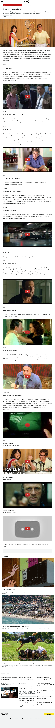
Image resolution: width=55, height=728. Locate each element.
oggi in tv (26, 544)
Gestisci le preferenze (26, 718)
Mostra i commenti (27, 551)
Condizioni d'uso (38, 718)
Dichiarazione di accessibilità (8, 720)
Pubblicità (10, 718)
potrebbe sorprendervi (24, 52)
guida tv (21, 544)
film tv (16, 544)
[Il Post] (27, 1)
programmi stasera (35, 544)
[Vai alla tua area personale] (53, 1)
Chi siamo (3, 718)
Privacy (16, 718)
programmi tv (44, 544)
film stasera (10, 544)
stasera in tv (6, 546)
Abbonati (49, 714)
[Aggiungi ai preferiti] (11, 17)
